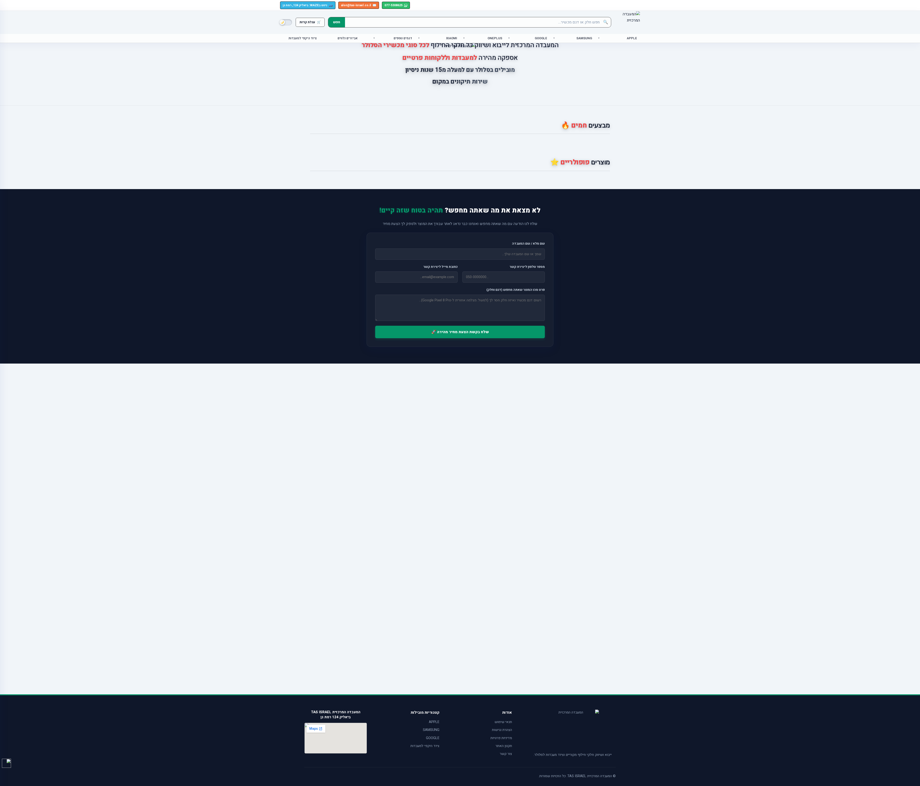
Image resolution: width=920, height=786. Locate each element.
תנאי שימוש (503, 721)
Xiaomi (451, 38)
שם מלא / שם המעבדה (528, 243)
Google (541, 38)
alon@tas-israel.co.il (358, 5)
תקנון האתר (503, 745)
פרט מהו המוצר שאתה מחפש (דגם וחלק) (515, 289)
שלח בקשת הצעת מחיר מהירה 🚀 (460, 332)
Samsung (584, 38)
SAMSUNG (431, 729)
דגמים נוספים (403, 38)
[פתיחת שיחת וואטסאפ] (6, 763)
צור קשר (506, 753)
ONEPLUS (495, 38)
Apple (632, 38)
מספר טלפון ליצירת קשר (527, 266)
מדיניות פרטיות (501, 738)
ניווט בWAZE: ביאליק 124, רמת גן (308, 5)
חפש (336, 22)
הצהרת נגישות (502, 729)
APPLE (434, 721)
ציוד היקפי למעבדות (302, 38)
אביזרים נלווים (348, 38)
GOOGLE (432, 738)
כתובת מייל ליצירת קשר (440, 266)
